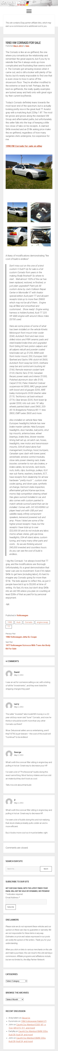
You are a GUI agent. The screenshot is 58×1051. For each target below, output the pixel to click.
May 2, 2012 (18, 46)
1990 (9, 622)
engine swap (42, 622)
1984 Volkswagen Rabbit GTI (33, 1021)
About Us (26, 1018)
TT (8, 627)
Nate (27, 46)
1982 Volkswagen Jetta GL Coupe (21, 637)
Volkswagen (22, 615)
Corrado (28, 622)
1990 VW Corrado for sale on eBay (24, 146)
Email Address (13, 897)
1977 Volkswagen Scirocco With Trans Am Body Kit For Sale (28, 647)
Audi (18, 622)
